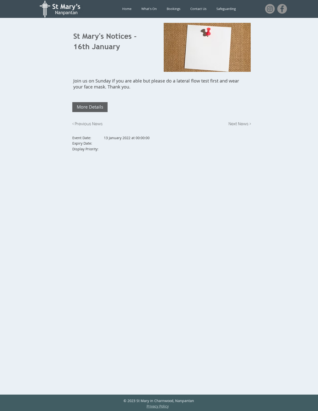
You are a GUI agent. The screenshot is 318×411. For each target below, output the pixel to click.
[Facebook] (282, 9)
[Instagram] (270, 9)
